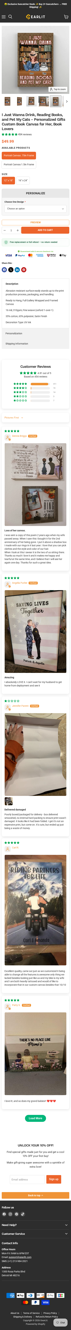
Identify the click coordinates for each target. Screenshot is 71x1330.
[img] (11, 431)
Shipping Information (17, 343)
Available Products (16, 147)
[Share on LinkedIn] (17, 269)
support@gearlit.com (20, 1257)
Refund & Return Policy (47, 1316)
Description (12, 283)
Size (5, 174)
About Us (15, 1313)
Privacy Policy (50, 1313)
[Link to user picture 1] (35, 484)
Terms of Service (31, 1313)
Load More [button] (35, 1118)
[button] (10, 134)
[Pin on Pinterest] (23, 269)
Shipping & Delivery (22, 1316)
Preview (36, 222)
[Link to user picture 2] (8, 801)
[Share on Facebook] (4, 269)
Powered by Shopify (35, 1324)
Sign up (53, 1179)
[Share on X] (10, 269)
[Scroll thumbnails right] (66, 101)
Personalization (14, 333)
